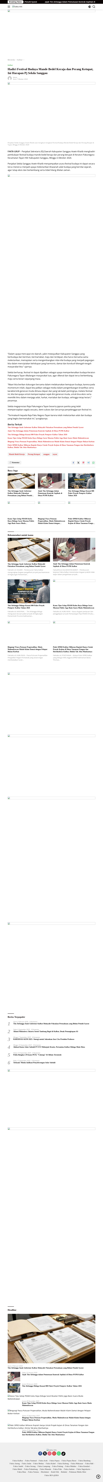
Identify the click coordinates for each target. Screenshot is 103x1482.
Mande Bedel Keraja (17, 454)
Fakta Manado (45, 1469)
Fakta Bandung (84, 1461)
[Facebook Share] (73, 463)
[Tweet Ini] (78, 463)
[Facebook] (40, 1453)
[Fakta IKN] (17, 6)
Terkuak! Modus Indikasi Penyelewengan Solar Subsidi (34, 1063)
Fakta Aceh (43, 1461)
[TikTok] (63, 1454)
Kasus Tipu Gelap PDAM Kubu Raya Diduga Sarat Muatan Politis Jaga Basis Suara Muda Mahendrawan (48, 438)
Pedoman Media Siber (77, 1472)
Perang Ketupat (34, 454)
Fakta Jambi (18, 1466)
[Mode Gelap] (89, 7)
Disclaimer (45, 1472)
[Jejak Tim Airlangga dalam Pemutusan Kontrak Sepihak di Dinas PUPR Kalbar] (51, 481)
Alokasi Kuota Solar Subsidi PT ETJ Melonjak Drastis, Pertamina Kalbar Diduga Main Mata (49, 1047)
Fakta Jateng (15, 1464)
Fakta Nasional (31, 1461)
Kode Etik (55, 1472)
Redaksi (64, 1472)
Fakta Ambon (69, 1469)
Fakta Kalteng (63, 1464)
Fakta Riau (21, 1472)
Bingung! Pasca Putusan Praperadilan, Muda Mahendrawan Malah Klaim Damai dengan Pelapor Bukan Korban (51, 442)
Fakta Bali (89, 1464)
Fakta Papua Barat (69, 1461)
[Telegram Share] (88, 463)
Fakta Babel (17, 1469)
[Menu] (9, 7)
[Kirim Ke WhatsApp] (93, 463)
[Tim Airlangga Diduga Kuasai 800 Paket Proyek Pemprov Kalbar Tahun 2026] (81, 481)
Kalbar (10, 65)
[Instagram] (49, 1453)
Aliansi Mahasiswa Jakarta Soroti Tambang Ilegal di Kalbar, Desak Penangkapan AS (45, 1031)
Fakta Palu (57, 1469)
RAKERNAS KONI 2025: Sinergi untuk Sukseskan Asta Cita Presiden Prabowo (43, 1039)
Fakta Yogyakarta (83, 1469)
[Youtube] (54, 1453)
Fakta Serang (30, 1466)
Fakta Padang (57, 1466)
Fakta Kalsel (51, 1464)
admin (15, 77)
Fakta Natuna (33, 1472)
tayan (55, 454)
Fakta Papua (55, 1461)
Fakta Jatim (26, 1464)
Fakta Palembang (31, 1469)
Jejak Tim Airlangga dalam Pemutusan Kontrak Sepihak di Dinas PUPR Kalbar (56, 2)
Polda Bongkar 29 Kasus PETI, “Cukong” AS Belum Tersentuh (37, 1055)
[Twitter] (45, 1453)
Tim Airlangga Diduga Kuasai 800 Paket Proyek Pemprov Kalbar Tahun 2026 (37, 435)
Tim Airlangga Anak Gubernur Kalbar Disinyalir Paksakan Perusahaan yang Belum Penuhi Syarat (46, 427)
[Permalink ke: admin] (10, 78)
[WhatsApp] (59, 1453)
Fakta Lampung (44, 1466)
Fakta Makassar (77, 1464)
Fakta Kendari (84, 1466)
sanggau (46, 454)
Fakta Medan (38, 1464)
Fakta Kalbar (18, 1461)
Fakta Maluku (70, 1466)
